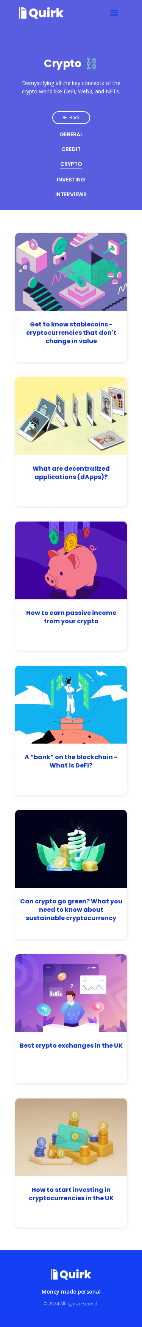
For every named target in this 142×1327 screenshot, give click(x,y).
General (71, 135)
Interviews (71, 195)
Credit (71, 150)
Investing (71, 180)
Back (71, 117)
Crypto (71, 164)
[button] (114, 13)
